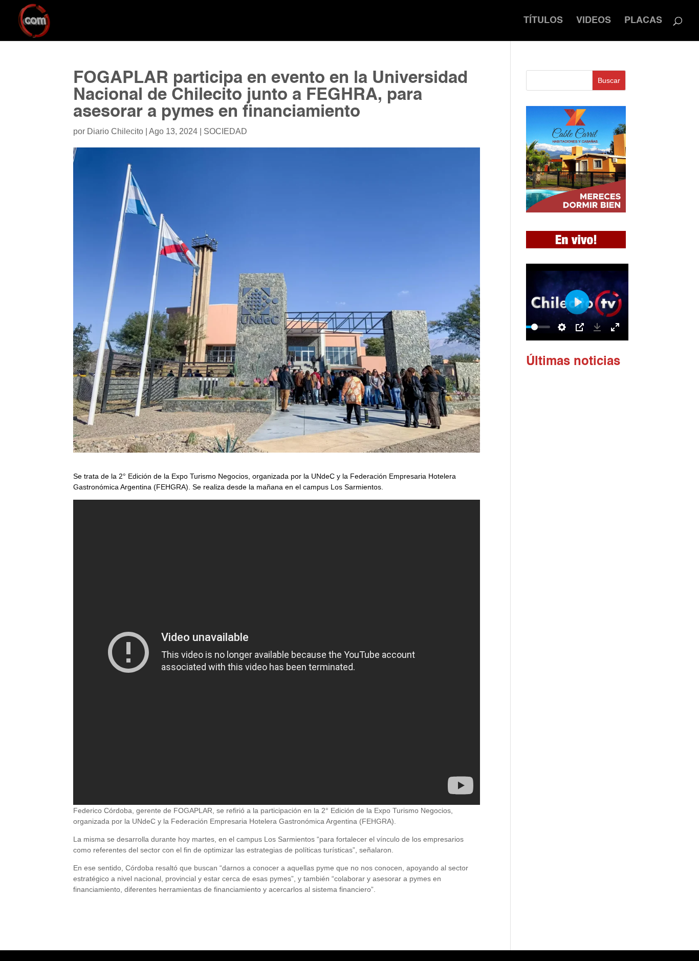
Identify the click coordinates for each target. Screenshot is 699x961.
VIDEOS (593, 21)
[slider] (534, 327)
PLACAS (643, 21)
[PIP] (580, 327)
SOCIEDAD (225, 131)
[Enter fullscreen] (615, 327)
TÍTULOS (543, 21)
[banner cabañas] (576, 210)
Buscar (609, 80)
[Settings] (562, 327)
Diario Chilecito (115, 131)
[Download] (597, 327)
